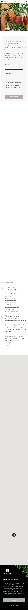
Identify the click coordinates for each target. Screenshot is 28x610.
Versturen (14, 97)
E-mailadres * (9, 73)
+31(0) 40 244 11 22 (17, 1)
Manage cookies (14, 605)
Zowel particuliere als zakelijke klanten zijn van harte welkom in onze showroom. (15, 329)
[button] (14, 536)
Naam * (7, 64)
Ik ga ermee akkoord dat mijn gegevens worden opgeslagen (13, 85)
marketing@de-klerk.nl (11, 289)
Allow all (14, 600)
